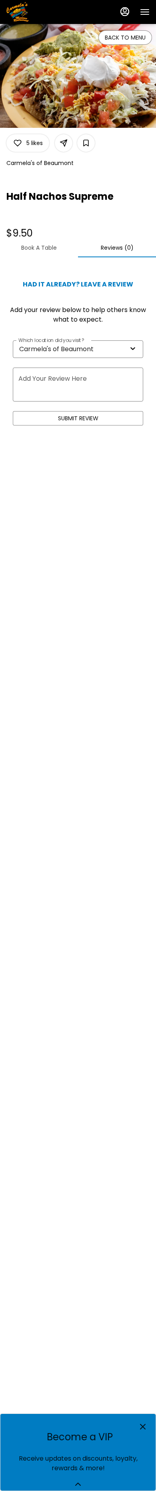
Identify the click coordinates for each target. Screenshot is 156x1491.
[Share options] (63, 143)
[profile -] (125, 11)
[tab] (39, 247)
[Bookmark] (86, 143)
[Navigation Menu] (145, 12)
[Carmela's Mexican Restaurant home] (42, 12)
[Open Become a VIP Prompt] (78, 1484)
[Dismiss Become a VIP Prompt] (142, 1426)
